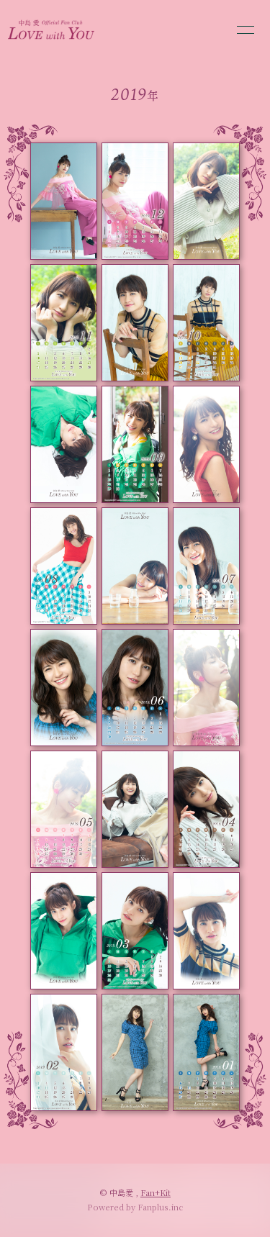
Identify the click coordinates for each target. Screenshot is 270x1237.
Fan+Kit (155, 1192)
